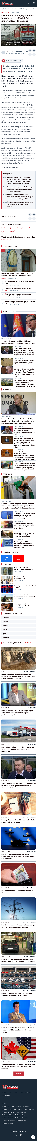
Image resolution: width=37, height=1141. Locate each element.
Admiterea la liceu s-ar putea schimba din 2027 (24, 578)
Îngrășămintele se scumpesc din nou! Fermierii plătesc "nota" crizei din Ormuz (20, 204)
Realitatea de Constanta (21, 1118)
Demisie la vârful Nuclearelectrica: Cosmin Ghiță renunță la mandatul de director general (17, 1030)
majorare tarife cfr (14, 228)
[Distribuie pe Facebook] (34, 50)
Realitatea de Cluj (18, 1109)
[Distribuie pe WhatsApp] (30, 54)
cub (4, 228)
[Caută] (28, 3)
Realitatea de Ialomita (7, 1118)
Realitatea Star (27, 1106)
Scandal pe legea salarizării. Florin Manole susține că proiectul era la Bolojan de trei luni (24, 431)
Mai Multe (18, 1073)
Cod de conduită (6, 1095)
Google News (6, 239)
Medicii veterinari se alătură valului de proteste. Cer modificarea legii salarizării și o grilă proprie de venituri (18, 676)
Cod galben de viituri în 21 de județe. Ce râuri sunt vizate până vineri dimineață (24, 362)
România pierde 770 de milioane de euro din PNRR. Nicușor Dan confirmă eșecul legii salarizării (24, 544)
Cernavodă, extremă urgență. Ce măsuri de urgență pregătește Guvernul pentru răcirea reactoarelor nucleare (24, 383)
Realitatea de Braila (21, 1120)
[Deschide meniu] (34, 3)
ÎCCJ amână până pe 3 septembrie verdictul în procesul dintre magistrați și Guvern (20, 302)
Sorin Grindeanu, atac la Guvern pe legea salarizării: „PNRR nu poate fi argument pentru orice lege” (17, 713)
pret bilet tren (28, 228)
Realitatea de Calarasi (7, 1115)
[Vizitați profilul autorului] (3, 52)
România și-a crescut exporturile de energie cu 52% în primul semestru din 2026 (18, 926)
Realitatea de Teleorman (8, 1112)
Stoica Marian (31, 851)
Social (6, 285)
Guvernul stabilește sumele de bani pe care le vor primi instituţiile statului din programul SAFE (20, 189)
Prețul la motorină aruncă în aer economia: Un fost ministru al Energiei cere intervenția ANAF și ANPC (19, 196)
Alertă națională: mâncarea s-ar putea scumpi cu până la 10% (19, 295)
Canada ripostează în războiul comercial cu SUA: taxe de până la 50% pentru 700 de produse (18, 1066)
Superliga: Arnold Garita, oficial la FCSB (18, 288)
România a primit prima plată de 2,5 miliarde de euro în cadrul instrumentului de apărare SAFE (18, 856)
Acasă (4, 9)
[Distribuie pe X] (34, 54)
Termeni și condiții (13, 1093)
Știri (9, 9)
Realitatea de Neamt (20, 52)
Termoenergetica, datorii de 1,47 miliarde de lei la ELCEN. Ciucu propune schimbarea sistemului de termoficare (18, 786)
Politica (3, 278)
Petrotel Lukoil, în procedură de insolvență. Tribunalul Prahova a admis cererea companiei (17, 749)
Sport (6, 290)
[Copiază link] (30, 50)
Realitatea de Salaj (20, 1115)
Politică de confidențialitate (26, 1093)
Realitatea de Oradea (7, 1123)
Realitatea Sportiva (16, 1106)
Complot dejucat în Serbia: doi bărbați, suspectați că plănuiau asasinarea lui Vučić (18, 342)
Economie (14, 9)
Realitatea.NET (6, 1106)
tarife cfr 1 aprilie (8, 231)
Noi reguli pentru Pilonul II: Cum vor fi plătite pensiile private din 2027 (18, 821)
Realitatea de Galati (29, 1109)
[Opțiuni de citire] (33, 1137)
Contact (4, 1093)
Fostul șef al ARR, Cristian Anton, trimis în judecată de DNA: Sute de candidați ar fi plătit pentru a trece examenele (17, 275)
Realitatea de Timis (21, 1112)
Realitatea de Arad (6, 1109)
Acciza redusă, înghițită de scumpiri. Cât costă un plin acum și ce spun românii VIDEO (18, 960)
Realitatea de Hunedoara (8, 1120)
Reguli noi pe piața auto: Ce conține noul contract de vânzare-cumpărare (16, 995)
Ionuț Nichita (32, 707)
